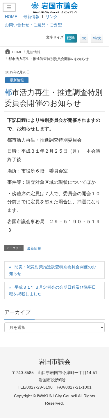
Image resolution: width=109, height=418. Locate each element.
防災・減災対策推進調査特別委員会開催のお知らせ (52, 270)
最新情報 (31, 16)
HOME (11, 16)
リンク (52, 16)
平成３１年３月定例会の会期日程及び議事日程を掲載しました (52, 290)
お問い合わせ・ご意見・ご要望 (33, 24)
